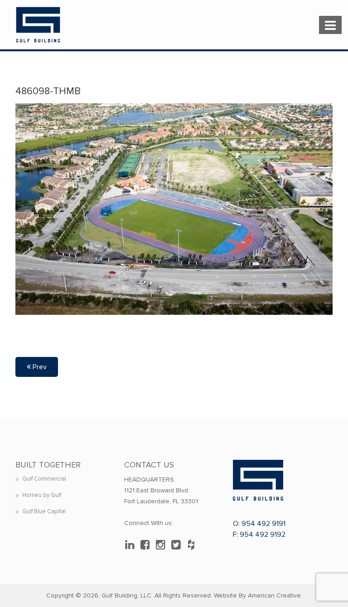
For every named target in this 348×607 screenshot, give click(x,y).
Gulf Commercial (44, 478)
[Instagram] (162, 545)
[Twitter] (178, 545)
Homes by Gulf (41, 495)
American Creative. (275, 595)
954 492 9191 (263, 523)
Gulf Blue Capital (44, 511)
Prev (39, 366)
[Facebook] (147, 545)
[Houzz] (193, 545)
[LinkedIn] (132, 545)
